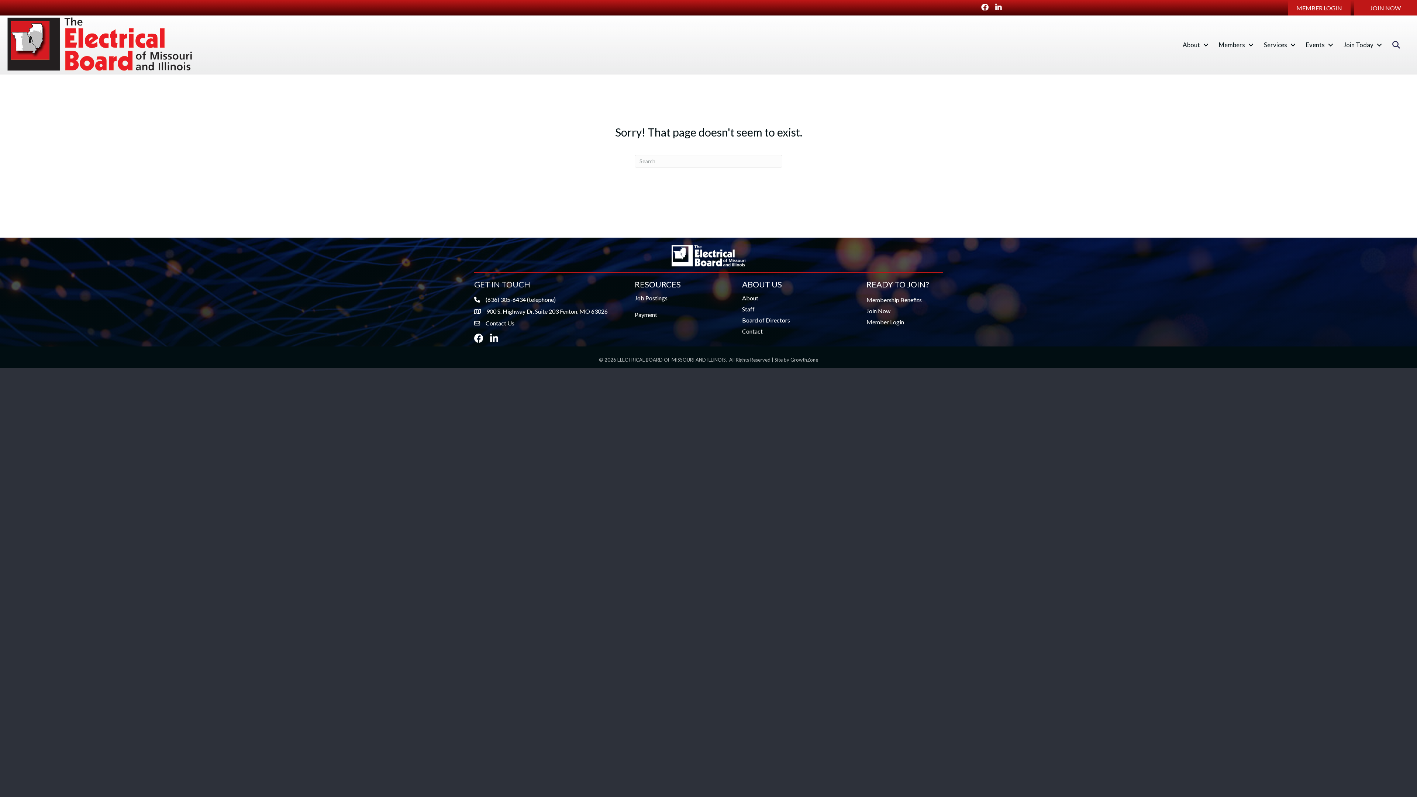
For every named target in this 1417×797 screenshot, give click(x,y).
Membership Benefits (894, 299)
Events (1315, 45)
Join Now (878, 310)
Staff (748, 309)
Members (1232, 45)
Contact (752, 331)
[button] (1319, 7)
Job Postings (651, 297)
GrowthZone (804, 360)
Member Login (885, 321)
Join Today (1358, 45)
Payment (646, 314)
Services (1275, 45)
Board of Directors (766, 320)
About (1191, 45)
